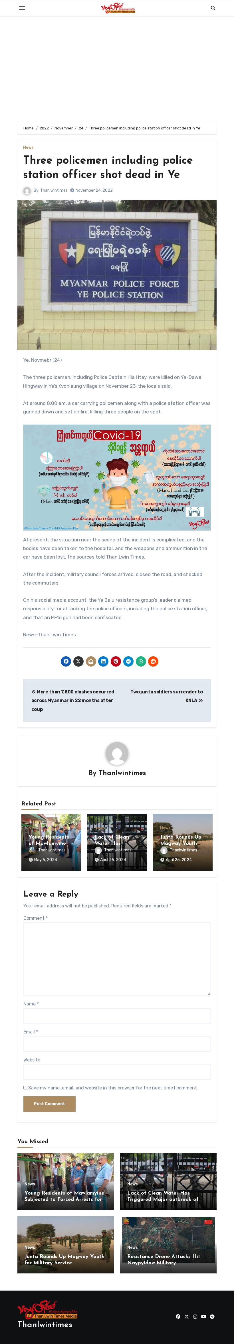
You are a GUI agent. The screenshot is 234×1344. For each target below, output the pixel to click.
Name (31, 1004)
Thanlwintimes (54, 190)
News (28, 148)
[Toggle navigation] (22, 8)
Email (30, 1032)
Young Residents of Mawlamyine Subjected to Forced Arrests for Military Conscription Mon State (64, 1199)
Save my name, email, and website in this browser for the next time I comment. (113, 1088)
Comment (35, 918)
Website (31, 1060)
